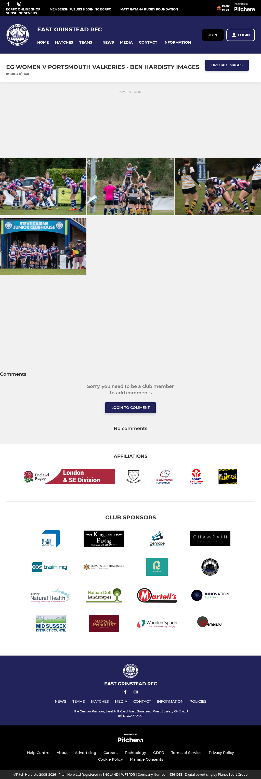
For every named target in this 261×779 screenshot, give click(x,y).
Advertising (85, 752)
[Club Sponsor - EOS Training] (51, 567)
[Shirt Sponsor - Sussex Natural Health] (51, 596)
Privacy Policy (221, 752)
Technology (135, 752)
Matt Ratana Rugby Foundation (149, 9)
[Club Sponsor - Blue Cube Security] (51, 539)
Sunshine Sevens (21, 13)
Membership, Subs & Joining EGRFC (80, 9)
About (62, 752)
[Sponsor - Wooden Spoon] (157, 624)
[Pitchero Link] (244, 10)
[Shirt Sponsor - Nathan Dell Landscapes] (104, 596)
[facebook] (8, 4)
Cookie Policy (110, 759)
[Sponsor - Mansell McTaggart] (104, 624)
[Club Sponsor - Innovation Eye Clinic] (210, 596)
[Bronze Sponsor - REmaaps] (210, 624)
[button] (43, 42)
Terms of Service (186, 752)
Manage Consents (146, 759)
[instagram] (19, 4)
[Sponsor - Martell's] (157, 596)
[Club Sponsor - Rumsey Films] (157, 567)
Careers (110, 752)
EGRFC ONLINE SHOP (23, 9)
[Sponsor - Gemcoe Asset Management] (157, 539)
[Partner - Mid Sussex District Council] (51, 624)
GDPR (158, 752)
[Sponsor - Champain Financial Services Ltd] (210, 539)
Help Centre (38, 752)
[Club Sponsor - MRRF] (210, 567)
